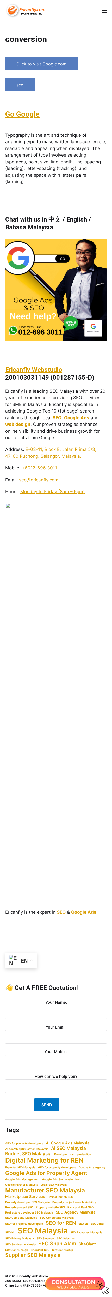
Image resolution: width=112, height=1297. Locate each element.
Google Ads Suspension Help (62, 1179)
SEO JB (83, 1224)
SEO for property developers (24, 1224)
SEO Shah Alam (57, 1243)
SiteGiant (87, 1244)
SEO (57, 417)
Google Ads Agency (92, 1167)
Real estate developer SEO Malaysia (29, 1212)
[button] (104, 10)
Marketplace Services (25, 1196)
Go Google (22, 114)
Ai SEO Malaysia (68, 1148)
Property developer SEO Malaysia (27, 1202)
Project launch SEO (60, 1197)
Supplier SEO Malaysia (32, 1255)
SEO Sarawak (45, 1238)
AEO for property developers (24, 1143)
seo (19, 84)
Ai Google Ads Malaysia (67, 1143)
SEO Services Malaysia (20, 1244)
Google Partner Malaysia (21, 1184)
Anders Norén (97, 1276)
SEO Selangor (66, 1238)
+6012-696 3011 (39, 467)
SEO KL (10, 1232)
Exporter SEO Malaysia (20, 1167)
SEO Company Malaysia (21, 1218)
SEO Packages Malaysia (86, 1232)
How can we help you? (56, 1076)
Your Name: (56, 1002)
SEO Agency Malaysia (75, 1212)
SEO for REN (61, 1223)
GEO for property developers (57, 1167)
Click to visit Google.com (41, 64)
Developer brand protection (72, 1154)
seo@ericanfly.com (38, 479)
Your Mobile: (56, 1051)
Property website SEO (50, 1207)
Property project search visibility (74, 1202)
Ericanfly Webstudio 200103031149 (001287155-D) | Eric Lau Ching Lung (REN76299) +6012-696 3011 (36, 1280)
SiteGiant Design (16, 1250)
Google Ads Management (22, 1179)
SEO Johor (97, 1224)
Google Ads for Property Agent (46, 1172)
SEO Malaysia (42, 1230)
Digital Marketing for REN (44, 1160)
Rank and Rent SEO (80, 1207)
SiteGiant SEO (40, 1250)
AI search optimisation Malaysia (26, 1149)
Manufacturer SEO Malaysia (45, 1190)
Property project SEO (19, 1207)
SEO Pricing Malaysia (19, 1238)
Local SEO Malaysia (54, 1184)
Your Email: (56, 1027)
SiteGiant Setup (62, 1250)
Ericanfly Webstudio (33, 369)
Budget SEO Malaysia (28, 1153)
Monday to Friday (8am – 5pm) (52, 491)
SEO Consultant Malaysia (57, 1218)
